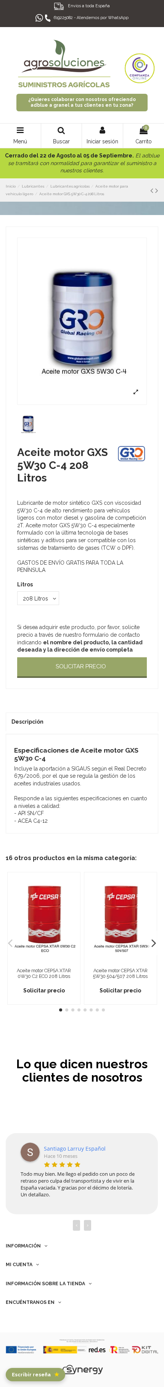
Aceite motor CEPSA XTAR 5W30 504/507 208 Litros (120, 973)
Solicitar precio (81, 666)
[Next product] (156, 190)
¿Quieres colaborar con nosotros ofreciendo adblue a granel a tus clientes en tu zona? (82, 102)
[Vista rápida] (44, 962)
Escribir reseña (35, 1374)
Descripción (27, 722)
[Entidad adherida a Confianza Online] (139, 63)
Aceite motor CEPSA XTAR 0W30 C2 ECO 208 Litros (44, 973)
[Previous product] (152, 190)
